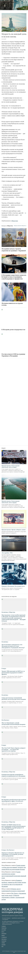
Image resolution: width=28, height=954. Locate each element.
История (4, 929)
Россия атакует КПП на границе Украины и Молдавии (13, 355)
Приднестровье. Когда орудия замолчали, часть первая (10, 501)
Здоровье (4, 933)
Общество (14, 221)
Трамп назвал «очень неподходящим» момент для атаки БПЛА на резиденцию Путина (14, 867)
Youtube (3, 944)
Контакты (4, 939)
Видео (3, 935)
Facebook (4, 941)
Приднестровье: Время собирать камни (14, 529)
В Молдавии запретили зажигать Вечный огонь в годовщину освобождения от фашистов (14, 277)
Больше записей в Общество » (20, 225)
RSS (2, 946)
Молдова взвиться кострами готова (12, 304)
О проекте (4, 937)
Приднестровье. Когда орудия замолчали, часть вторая (10, 466)
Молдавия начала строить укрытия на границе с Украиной (14, 249)
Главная (4, 926)
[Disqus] (14, 380)
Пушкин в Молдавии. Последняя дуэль (13, 586)
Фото (3, 931)
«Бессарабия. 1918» (7, 553)
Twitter (3, 942)
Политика (4, 928)
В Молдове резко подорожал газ (13, 329)
